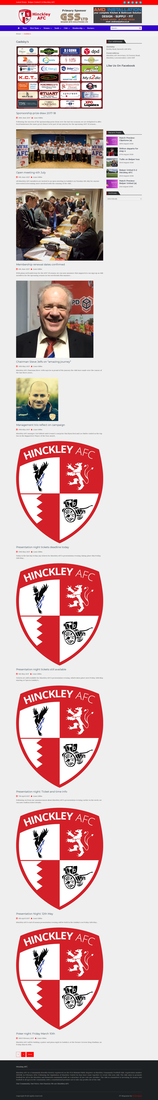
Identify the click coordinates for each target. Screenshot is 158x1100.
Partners (90, 28)
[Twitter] (128, 2)
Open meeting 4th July (31, 172)
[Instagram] (132, 2)
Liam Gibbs (38, 118)
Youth (56, 28)
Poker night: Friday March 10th (35, 1033)
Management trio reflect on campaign (40, 424)
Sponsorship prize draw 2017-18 (36, 113)
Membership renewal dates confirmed (40, 264)
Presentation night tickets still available (41, 669)
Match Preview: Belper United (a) (128, 182)
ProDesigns (137, 1096)
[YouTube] (136, 2)
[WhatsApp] (140, 2)
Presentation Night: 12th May (34, 913)
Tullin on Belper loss (129, 159)
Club (66, 28)
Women (47, 28)
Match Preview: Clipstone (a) (40, 2)
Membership (77, 28)
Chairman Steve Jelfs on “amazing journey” (43, 361)
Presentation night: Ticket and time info (41, 791)
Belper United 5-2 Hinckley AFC (128, 171)
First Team (34, 28)
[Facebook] (124, 2)
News (25, 28)
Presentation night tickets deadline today (42, 547)
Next (30, 1054)
